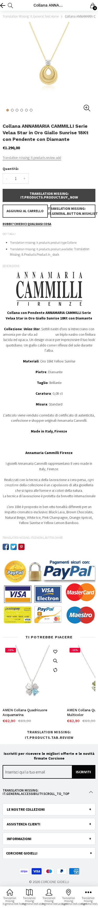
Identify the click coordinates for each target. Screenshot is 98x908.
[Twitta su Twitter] (13, 547)
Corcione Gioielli (55, 882)
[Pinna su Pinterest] (21, 547)
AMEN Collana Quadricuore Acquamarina (25, 712)
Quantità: (11, 169)
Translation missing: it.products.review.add (32, 158)
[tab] (49, 809)
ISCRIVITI (83, 772)
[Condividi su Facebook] (6, 547)
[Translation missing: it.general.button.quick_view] (55, 661)
